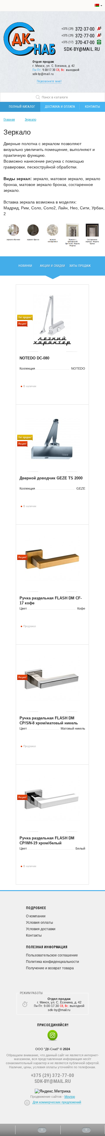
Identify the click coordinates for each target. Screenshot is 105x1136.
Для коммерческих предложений (57, 1102)
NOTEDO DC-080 (34, 358)
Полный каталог (22, 107)
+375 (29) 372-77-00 (52, 1075)
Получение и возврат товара (50, 968)
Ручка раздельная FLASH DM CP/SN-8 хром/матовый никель (49, 720)
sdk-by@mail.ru (43, 74)
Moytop (69, 1096)
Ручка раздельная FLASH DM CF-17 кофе (51, 600)
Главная (9, 119)
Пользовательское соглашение (52, 955)
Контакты (34, 935)
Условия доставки (40, 929)
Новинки (25, 266)
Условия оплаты (39, 923)
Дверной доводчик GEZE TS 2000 (51, 478)
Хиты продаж (80, 266)
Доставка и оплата (60, 107)
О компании (36, 916)
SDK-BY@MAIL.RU (52, 1081)
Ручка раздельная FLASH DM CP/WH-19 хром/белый (47, 840)
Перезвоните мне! (49, 81)
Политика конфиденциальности (52, 962)
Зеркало (30, 119)
